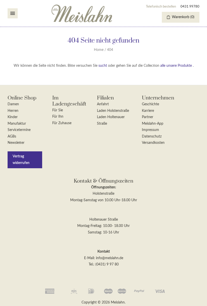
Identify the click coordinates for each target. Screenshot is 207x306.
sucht (102, 65)
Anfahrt (103, 104)
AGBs (12, 136)
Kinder (13, 117)
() (183, 17)
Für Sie (57, 110)
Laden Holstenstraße (113, 111)
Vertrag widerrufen (21, 160)
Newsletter (16, 143)
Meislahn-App (152, 123)
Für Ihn (57, 116)
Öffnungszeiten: (103, 187)
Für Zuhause (61, 123)
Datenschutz (152, 136)
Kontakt (103, 251)
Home (99, 50)
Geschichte (150, 104)
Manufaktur (17, 123)
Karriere (148, 111)
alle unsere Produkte (176, 65)
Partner (147, 117)
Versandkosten (153, 143)
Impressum (150, 130)
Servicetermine (19, 130)
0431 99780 (189, 6)
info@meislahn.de (109, 258)
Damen (13, 104)
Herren (13, 111)
